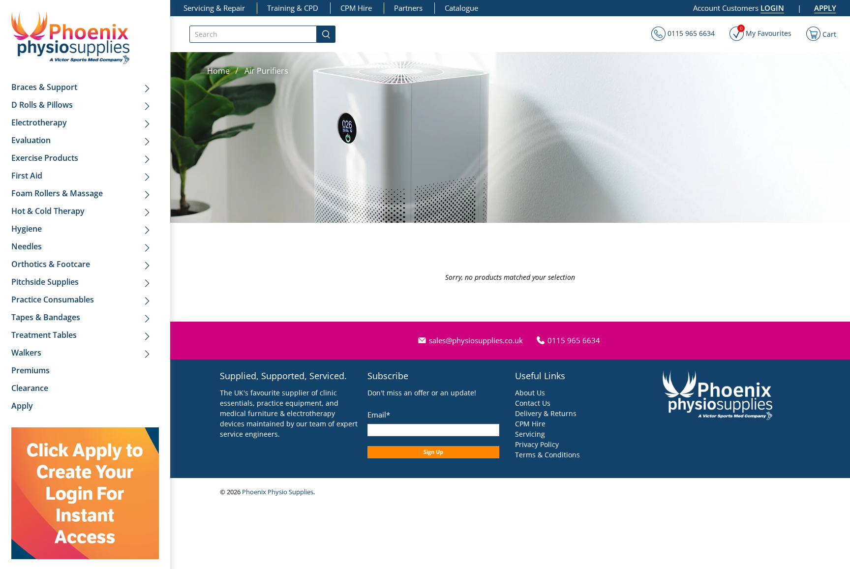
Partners (408, 8)
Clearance (29, 388)
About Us (530, 392)
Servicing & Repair (214, 8)
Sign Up (433, 451)
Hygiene (26, 228)
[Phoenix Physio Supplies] (70, 37)
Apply (22, 405)
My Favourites (765, 32)
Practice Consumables (52, 299)
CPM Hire (356, 8)
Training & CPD (292, 8)
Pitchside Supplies (45, 281)
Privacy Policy (537, 444)
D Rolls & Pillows (42, 104)
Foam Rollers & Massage (57, 193)
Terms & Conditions (547, 454)
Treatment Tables (44, 334)
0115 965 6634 (690, 33)
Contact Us (532, 403)
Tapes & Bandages (45, 317)
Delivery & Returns (546, 413)
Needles (26, 246)
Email (378, 414)
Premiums (30, 370)
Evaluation (31, 140)
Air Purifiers (266, 71)
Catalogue (461, 8)
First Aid (26, 175)
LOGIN (772, 8)
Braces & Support (44, 87)
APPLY (825, 8)
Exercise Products (44, 157)
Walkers (26, 352)
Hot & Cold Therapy (48, 211)
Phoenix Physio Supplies (277, 492)
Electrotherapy (39, 122)
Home (218, 71)
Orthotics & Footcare (50, 264)
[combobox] (253, 34)
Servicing (530, 434)
